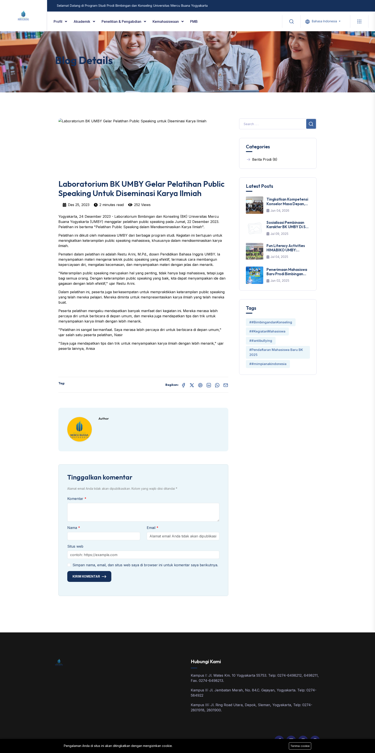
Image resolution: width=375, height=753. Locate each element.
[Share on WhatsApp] (217, 384)
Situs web (75, 546)
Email (151, 527)
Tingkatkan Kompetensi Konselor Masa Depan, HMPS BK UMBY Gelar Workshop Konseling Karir (287, 201)
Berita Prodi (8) (264, 159)
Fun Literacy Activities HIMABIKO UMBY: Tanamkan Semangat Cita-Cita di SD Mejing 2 (287, 248)
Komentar (75, 498)
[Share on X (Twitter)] (191, 384)
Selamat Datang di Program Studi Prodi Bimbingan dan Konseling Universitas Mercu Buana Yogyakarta (132, 5)
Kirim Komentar (86, 576)
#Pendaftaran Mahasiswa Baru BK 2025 (276, 352)
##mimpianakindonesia (267, 364)
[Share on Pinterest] (200, 384)
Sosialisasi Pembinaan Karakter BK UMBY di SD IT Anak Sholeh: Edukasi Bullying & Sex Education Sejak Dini (287, 224)
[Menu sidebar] (359, 21)
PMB (194, 21)
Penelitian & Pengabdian (122, 21)
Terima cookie (300, 746)
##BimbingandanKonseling (270, 322)
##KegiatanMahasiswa (267, 331)
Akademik (82, 21)
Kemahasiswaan (166, 21)
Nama (72, 527)
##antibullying (260, 341)
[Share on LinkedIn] (208, 384)
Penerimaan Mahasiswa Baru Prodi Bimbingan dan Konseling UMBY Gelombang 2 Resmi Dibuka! (286, 271)
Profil (58, 21)
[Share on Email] (225, 384)
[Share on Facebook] (183, 384)
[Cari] (291, 21)
